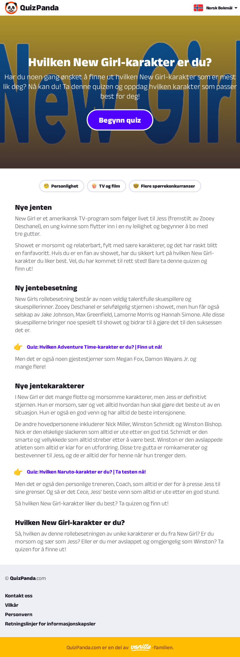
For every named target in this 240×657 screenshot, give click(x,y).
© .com (25, 578)
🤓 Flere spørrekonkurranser (164, 186)
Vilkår (11, 605)
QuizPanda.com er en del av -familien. (120, 647)
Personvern (18, 614)
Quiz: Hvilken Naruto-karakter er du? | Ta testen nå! (86, 471)
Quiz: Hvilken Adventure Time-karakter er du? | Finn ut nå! (94, 347)
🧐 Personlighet (60, 186)
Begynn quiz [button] (120, 119)
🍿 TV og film (105, 186)
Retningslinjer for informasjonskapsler (50, 623)
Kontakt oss (18, 595)
